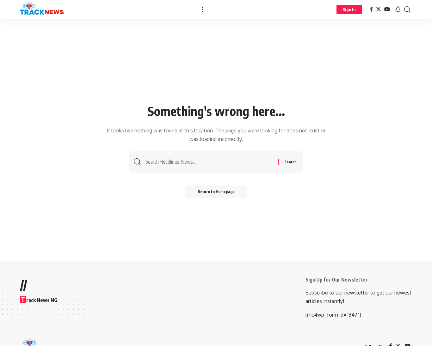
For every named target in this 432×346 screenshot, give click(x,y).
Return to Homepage (216, 191)
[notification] (398, 9)
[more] (202, 9)
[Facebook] (371, 9)
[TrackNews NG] (42, 9)
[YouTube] (387, 9)
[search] (407, 9)
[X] (378, 9)
